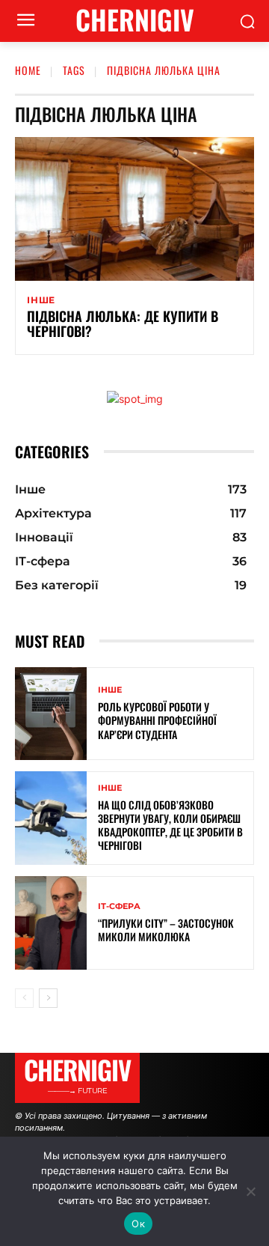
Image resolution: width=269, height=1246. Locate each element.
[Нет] (250, 1191)
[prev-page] (24, 998)
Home (28, 70)
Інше (41, 300)
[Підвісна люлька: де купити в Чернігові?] (134, 209)
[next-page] (48, 998)
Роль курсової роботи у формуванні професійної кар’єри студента (157, 720)
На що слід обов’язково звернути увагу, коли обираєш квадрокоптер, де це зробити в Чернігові (170, 825)
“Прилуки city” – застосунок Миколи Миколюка (166, 929)
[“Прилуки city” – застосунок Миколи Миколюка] (51, 923)
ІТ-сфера (119, 906)
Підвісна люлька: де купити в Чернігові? (122, 323)
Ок (138, 1224)
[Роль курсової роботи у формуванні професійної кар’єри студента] (51, 714)
